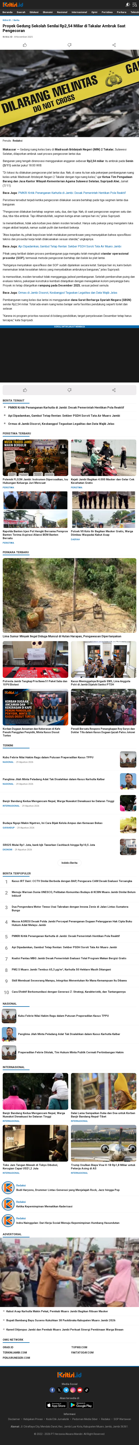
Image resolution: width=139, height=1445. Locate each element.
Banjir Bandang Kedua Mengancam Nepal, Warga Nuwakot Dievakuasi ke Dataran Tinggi (58, 801)
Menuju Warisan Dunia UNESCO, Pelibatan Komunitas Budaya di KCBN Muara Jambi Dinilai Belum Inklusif (74, 894)
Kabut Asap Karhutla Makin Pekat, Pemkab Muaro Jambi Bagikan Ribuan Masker (57, 1311)
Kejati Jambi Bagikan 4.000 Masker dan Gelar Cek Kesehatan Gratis (102, 481)
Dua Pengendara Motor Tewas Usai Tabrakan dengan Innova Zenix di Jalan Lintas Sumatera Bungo (70, 908)
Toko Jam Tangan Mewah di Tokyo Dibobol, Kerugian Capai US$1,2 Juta (30, 1166)
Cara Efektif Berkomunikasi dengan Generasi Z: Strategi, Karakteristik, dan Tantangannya (69, 991)
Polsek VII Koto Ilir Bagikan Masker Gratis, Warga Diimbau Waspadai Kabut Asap (102, 533)
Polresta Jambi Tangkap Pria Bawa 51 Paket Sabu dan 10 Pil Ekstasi (35, 683)
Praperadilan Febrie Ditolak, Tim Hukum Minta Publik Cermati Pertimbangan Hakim (71, 1052)
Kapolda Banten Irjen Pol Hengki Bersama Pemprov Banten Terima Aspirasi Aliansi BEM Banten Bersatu (35, 535)
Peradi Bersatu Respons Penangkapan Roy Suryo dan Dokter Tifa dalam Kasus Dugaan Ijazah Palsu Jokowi (103, 730)
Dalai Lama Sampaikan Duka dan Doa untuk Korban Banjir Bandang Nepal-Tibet (103, 1115)
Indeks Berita (69, 862)
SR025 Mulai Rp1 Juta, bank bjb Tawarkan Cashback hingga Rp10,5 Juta (49, 845)
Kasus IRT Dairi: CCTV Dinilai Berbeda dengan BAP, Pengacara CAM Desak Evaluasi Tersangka (72, 881)
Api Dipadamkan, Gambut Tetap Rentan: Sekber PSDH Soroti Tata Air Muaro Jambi (69, 246)
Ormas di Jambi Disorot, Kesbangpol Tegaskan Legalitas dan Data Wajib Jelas (67, 292)
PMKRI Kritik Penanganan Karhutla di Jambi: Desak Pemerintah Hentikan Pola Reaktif (72, 193)
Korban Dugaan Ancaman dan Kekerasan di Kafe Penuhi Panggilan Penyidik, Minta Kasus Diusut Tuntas (31, 732)
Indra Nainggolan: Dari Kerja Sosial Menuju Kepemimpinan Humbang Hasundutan (67, 1223)
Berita (16, 20)
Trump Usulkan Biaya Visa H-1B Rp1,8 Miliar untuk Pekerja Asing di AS (103, 1166)
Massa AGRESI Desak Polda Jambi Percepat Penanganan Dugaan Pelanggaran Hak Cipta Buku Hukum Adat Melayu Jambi (72, 923)
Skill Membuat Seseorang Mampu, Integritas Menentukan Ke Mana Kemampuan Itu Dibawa (69, 980)
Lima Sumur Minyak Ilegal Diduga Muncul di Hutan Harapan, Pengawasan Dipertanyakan (62, 636)
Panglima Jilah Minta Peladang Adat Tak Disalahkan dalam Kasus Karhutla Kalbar (54, 779)
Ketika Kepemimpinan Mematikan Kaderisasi (44, 1206)
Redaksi (17, 140)
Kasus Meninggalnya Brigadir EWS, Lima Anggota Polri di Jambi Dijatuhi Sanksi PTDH (100, 683)
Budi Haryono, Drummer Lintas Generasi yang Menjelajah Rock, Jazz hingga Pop (68, 1190)
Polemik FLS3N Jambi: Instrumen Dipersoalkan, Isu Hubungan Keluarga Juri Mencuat (35, 481)
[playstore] (81, 1405)
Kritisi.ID (7, 20)
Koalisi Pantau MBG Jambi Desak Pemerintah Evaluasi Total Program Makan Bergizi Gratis (69, 958)
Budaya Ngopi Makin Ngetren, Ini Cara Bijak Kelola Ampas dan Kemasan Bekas (52, 823)
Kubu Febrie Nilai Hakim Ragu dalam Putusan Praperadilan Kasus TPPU (48, 757)
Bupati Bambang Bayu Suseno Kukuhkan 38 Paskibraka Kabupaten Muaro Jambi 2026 (60, 1320)
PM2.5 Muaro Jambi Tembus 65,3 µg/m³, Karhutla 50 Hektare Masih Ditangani (61, 969)
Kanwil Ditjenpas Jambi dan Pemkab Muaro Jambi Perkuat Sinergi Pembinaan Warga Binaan (64, 1329)
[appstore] (56, 1405)
